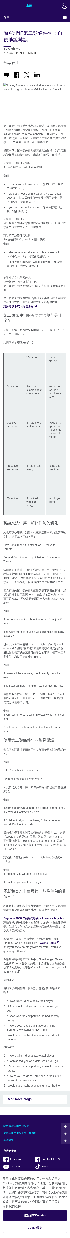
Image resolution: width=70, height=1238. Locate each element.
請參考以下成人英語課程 (18, 306)
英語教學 (8, 1139)
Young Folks (48, 943)
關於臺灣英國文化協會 (16, 1126)
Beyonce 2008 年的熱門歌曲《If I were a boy (31, 918)
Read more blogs (19, 1099)
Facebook (15, 1159)
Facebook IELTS (51, 1159)
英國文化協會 (12, 6)
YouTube (15, 1166)
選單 (6, 17)
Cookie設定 (35, 1227)
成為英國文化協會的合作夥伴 (20, 1133)
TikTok (45, 1166)
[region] (35, 1204)
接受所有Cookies (35, 1215)
